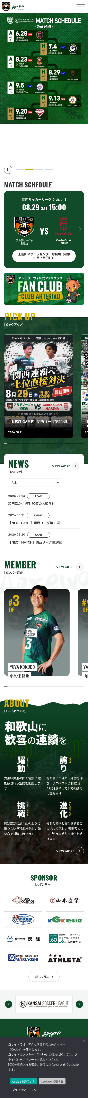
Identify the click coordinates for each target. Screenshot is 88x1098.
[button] (20, 169)
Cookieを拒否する (52, 1081)
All (14, 482)
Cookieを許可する (23, 1081)
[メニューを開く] (80, 6)
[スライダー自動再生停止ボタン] (8, 170)
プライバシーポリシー (25, 1090)
